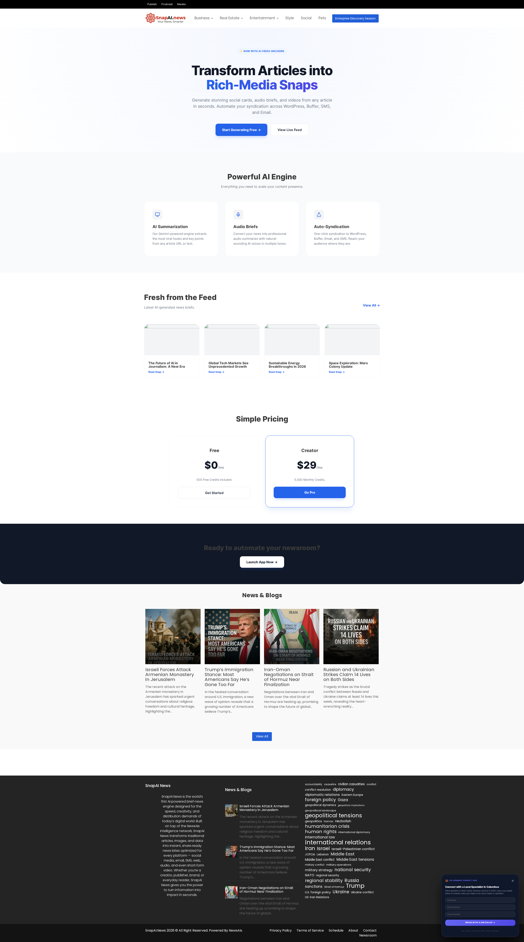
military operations (338, 865)
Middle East (343, 854)
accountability (313, 784)
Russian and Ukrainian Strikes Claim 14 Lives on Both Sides (348, 674)
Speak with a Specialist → (480, 923)
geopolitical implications (351, 805)
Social (306, 18)
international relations (338, 842)
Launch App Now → (262, 562)
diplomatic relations (322, 794)
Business (202, 18)
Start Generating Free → (241, 130)
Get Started (214, 493)
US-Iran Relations (317, 897)
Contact (370, 930)
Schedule (336, 930)
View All (262, 736)
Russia (351, 880)
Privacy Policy (281, 930)
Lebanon (323, 854)
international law (320, 837)
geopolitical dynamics (320, 805)
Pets (322, 18)
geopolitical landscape (320, 810)
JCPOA (310, 854)
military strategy (319, 870)
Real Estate (229, 18)
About (353, 930)
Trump (355, 885)
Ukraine (341, 891)
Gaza (343, 799)
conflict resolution (318, 790)
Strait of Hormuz (334, 887)
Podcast (167, 4)
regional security (327, 875)
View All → (371, 305)
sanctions (313, 886)
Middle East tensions (355, 859)
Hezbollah (343, 821)
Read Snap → (156, 371)
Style (289, 18)
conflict (371, 784)
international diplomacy (354, 832)
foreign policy (320, 799)
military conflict (314, 864)
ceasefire (330, 784)
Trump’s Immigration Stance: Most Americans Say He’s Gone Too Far (229, 677)
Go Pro (309, 492)
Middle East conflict (320, 859)
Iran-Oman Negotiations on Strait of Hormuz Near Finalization (289, 677)
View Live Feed (290, 130)
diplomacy (343, 789)
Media (181, 4)
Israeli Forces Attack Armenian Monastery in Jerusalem (169, 674)
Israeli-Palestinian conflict (353, 849)
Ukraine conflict (362, 892)
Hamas (328, 821)
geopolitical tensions (333, 815)
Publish (152, 4)
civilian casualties (351, 784)
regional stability (324, 880)
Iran (310, 848)
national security (352, 869)
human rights (321, 831)
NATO (309, 875)
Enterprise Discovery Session (355, 18)
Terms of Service (310, 930)
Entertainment (262, 18)
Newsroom (368, 935)
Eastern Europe (352, 795)
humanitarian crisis (327, 826)
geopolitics (313, 821)
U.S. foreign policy (318, 892)
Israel (323, 848)
